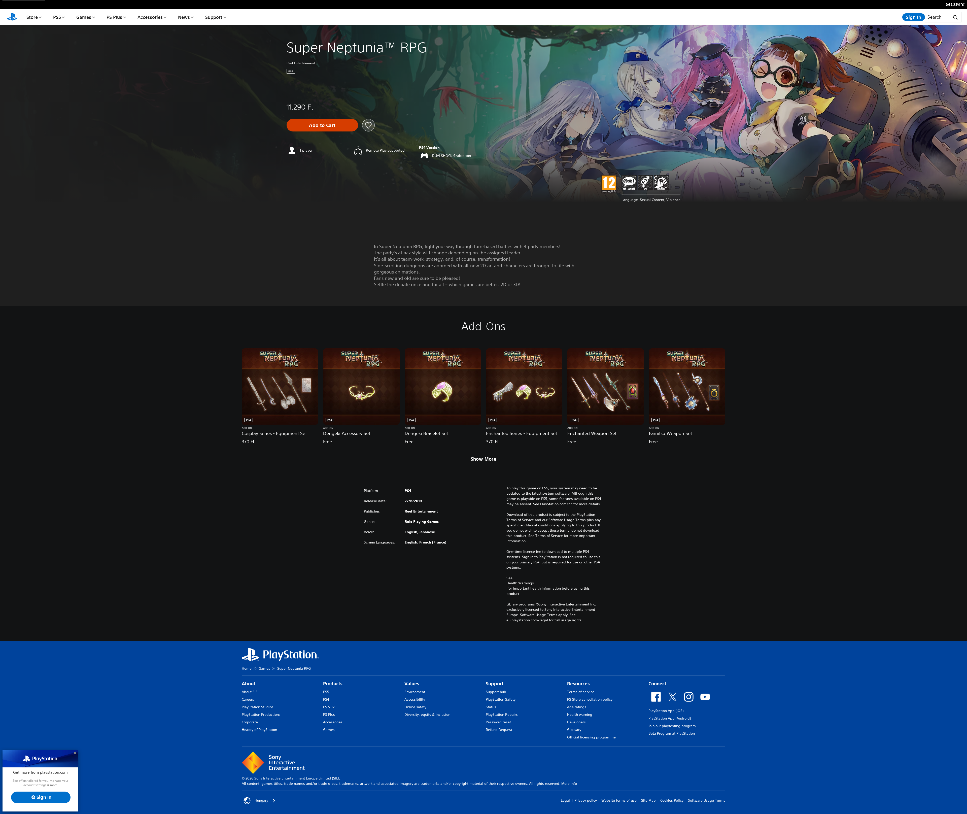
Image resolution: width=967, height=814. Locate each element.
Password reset (498, 722)
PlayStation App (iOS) (665, 710)
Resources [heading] (578, 684)
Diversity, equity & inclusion (427, 714)
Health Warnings (520, 583)
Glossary (574, 729)
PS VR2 (328, 707)
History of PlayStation (259, 729)
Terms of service (580, 692)
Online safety (415, 707)
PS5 (57, 17)
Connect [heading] (657, 684)
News (184, 17)
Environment (414, 692)
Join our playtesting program (672, 726)
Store (32, 17)
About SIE (250, 692)
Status (491, 707)
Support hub (496, 692)
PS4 (326, 699)
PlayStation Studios (257, 707)
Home (247, 668)
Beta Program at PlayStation (671, 733)
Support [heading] (494, 684)
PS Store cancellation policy (589, 699)
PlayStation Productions (261, 714)
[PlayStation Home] (12, 17)
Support (213, 17)
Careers (248, 699)
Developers (576, 722)
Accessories (150, 17)
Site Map (648, 800)
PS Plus (114, 17)
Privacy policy (585, 800)
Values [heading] (411, 684)
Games (83, 17)
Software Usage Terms (706, 800)
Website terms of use (619, 800)
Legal (565, 800)
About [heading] (248, 684)
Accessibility (414, 699)
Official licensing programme (591, 737)
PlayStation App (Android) (669, 718)
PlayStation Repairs (502, 714)
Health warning (579, 714)
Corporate (250, 722)
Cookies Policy (671, 800)
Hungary (261, 800)
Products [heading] (332, 684)
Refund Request (499, 729)
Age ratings (576, 707)
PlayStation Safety (500, 699)
